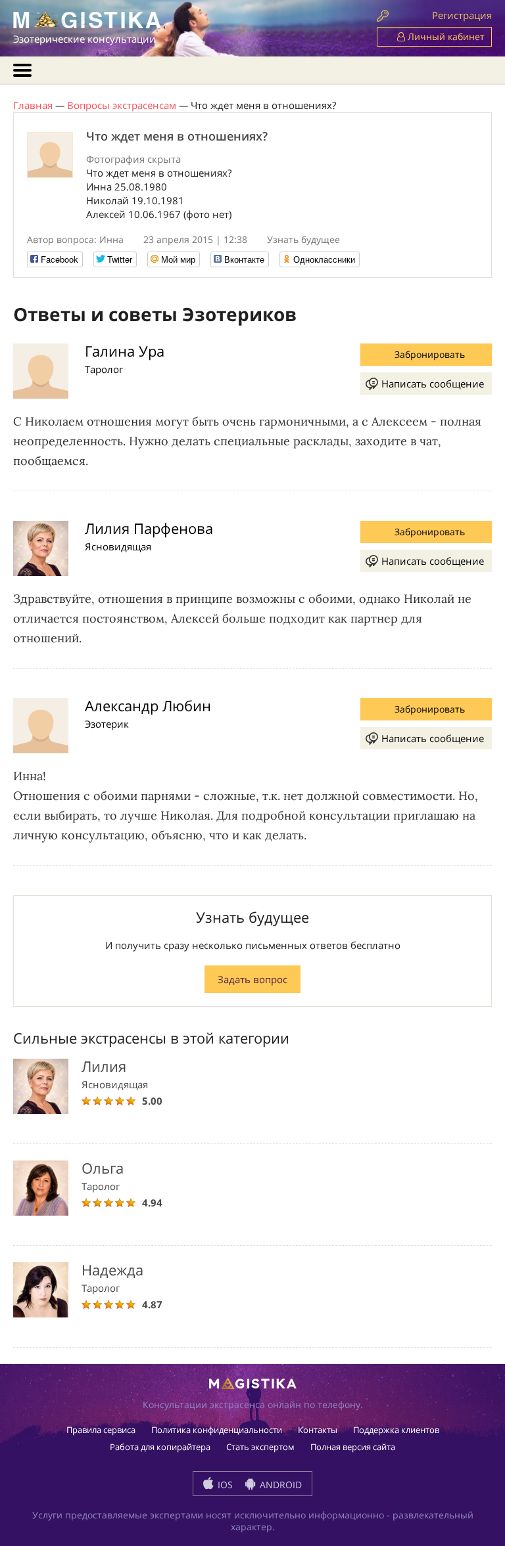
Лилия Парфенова (149, 528)
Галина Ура (124, 351)
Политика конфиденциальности (216, 1430)
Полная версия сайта (352, 1447)
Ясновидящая (118, 546)
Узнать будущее (303, 239)
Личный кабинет (445, 36)
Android (279, 1484)
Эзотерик (107, 723)
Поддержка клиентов (396, 1430)
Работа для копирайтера (160, 1447)
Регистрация (462, 15)
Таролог (104, 369)
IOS (224, 1484)
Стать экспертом (260, 1447)
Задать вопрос (252, 979)
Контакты (317, 1430)
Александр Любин (148, 705)
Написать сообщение (432, 383)
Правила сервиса (100, 1430)
